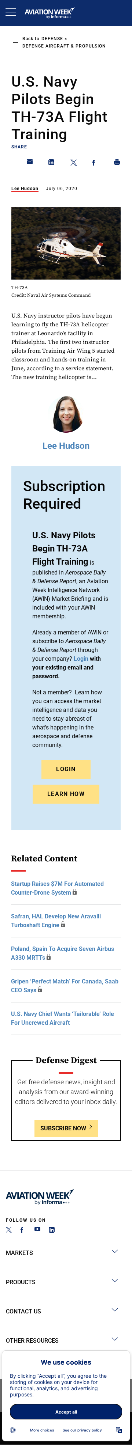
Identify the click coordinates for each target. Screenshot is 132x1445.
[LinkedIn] (52, 1230)
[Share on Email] (30, 163)
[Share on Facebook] (95, 163)
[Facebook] (23, 1230)
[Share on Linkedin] (51, 163)
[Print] (117, 163)
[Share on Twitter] (73, 163)
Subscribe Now (63, 1128)
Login (66, 769)
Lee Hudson (24, 188)
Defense (52, 38)
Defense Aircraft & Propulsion (64, 46)
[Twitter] (9, 1230)
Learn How (66, 793)
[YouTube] (37, 1230)
